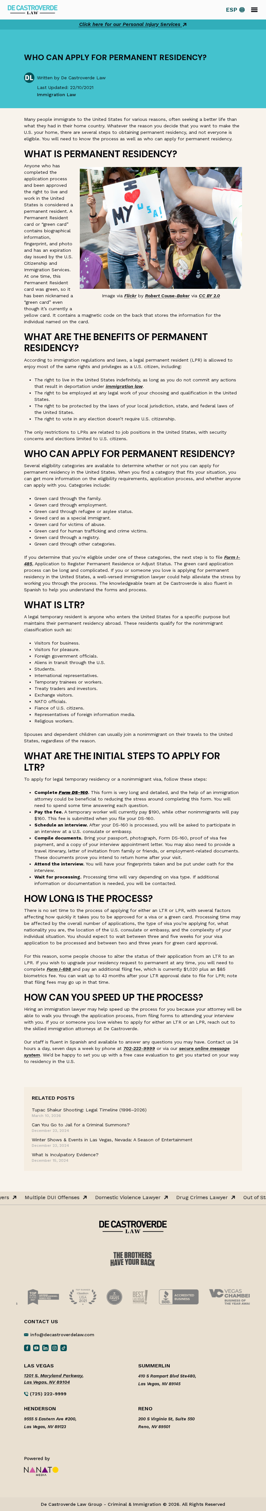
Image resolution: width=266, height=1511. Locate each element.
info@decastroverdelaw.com (62, 1334)
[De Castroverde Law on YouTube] (36, 1347)
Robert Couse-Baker (167, 295)
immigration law (124, 386)
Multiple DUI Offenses (49, 1197)
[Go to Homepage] (32, 9)
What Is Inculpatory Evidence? (65, 1154)
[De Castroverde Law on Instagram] (54, 1347)
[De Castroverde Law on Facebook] (27, 1347)
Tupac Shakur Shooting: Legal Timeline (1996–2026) (89, 1109)
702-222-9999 (139, 1048)
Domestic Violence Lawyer (125, 1197)
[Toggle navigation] (254, 10)
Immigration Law (56, 94)
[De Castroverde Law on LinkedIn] (45, 1347)
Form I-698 (59, 969)
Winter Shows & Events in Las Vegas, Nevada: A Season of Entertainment (112, 1139)
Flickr (130, 295)
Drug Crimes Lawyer (199, 1197)
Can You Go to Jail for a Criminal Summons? (81, 1124)
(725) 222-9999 (47, 1393)
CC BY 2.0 (209, 295)
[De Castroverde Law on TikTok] (63, 1347)
